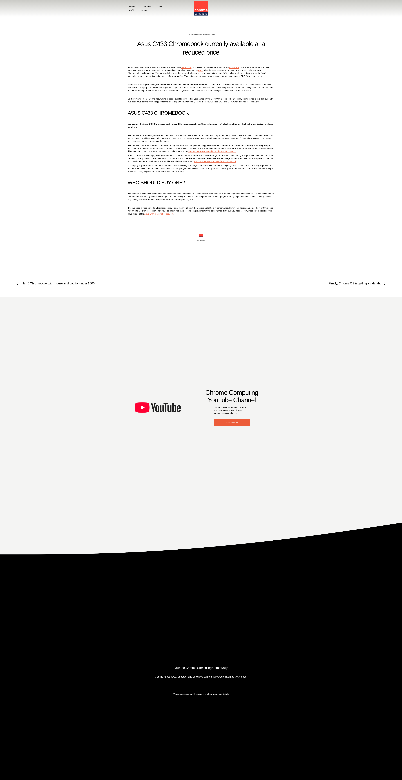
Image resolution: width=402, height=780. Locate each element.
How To (131, 10)
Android (147, 7)
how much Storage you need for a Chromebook (215, 161)
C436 (200, 70)
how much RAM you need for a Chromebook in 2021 (212, 151)
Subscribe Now (231, 422)
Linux (159, 7)
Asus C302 (234, 67)
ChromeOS (133, 7)
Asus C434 (186, 67)
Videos (144, 10)
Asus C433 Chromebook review (158, 214)
